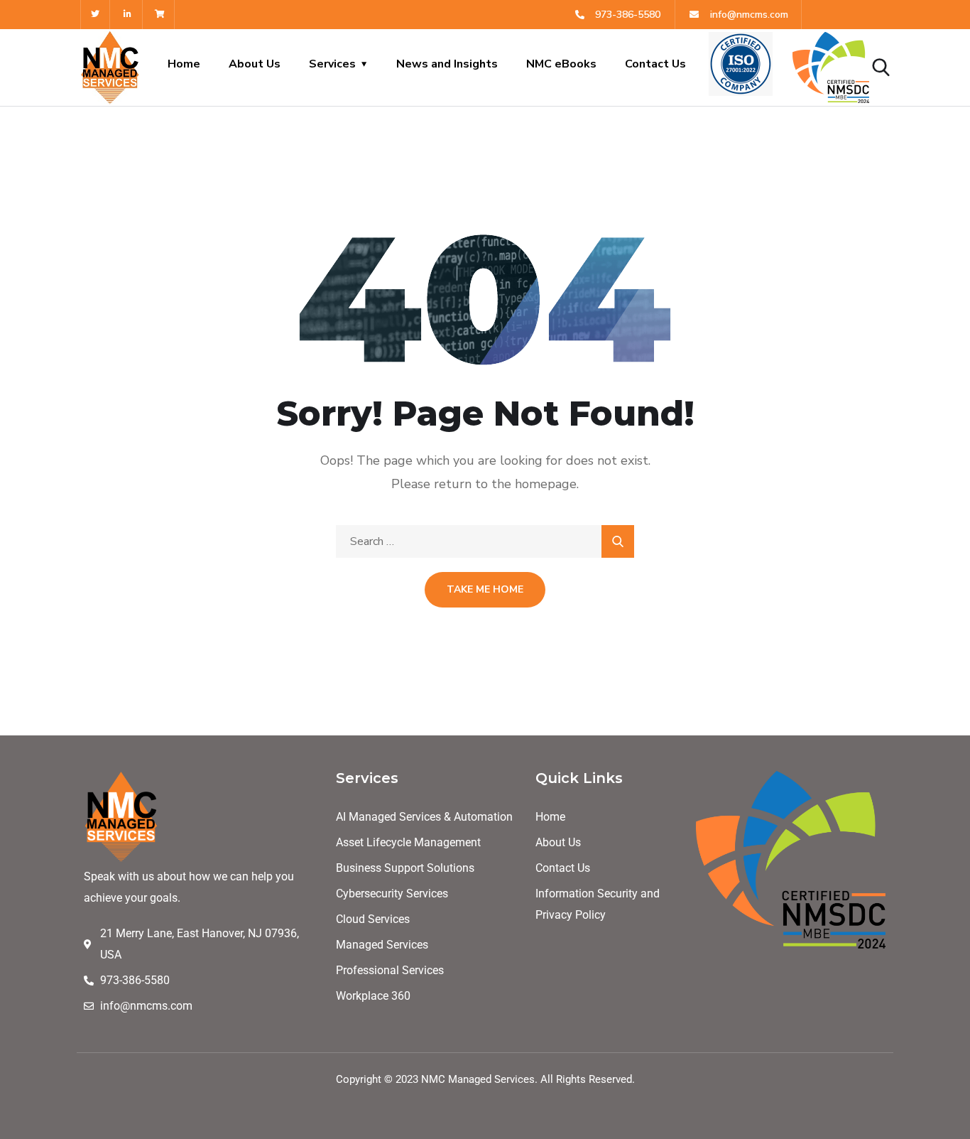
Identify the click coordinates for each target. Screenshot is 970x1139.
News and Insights (447, 64)
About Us (254, 64)
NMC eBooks (561, 64)
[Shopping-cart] (160, 14)
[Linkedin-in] (128, 14)
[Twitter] (95, 14)
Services (332, 64)
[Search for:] (485, 541)
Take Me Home (485, 589)
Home (184, 64)
